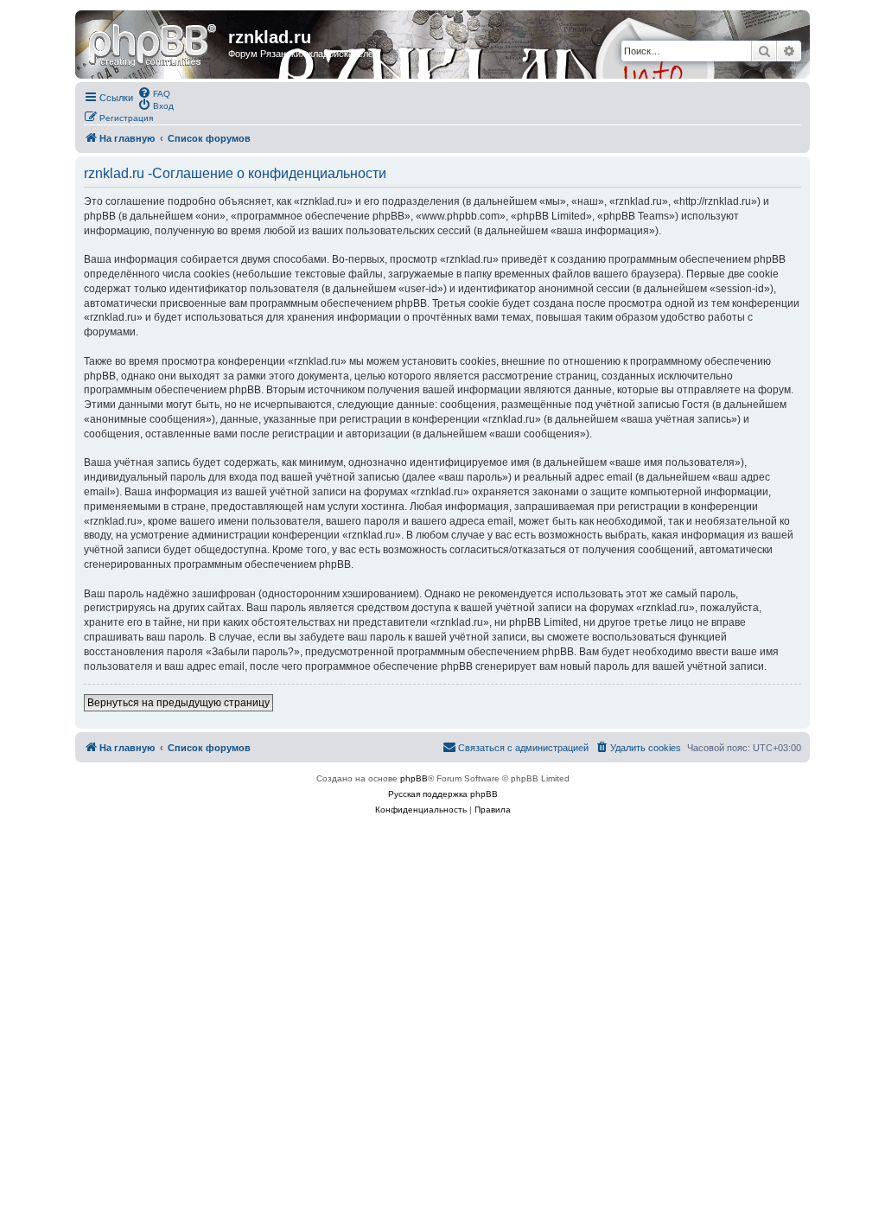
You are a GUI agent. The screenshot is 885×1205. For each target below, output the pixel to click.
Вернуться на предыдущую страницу (178, 703)
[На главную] (154, 42)
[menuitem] (153, 92)
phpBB (414, 778)
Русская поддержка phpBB (443, 794)
